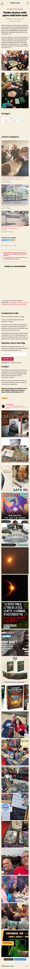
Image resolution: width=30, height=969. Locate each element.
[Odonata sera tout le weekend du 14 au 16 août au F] (15, 506)
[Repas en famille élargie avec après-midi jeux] (15, 194)
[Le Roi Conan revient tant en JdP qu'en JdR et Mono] (15, 533)
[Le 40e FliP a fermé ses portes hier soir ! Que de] (15, 724)
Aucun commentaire (16, 21)
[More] (13, 240)
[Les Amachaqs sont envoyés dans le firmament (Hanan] (15, 478)
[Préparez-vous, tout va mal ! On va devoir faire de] (15, 615)
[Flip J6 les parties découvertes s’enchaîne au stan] (15, 889)
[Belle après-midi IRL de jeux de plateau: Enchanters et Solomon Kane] (15, 218)
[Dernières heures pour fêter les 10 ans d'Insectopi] (15, 670)
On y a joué (14, 245)
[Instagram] (11, 240)
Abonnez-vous (7, 358)
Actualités (10, 9)
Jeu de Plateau (18, 9)
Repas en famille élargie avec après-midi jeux (13, 205)
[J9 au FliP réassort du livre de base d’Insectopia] (15, 834)
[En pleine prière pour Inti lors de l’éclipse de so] (15, 560)
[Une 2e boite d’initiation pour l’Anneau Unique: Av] (15, 451)
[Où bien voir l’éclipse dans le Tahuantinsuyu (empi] (15, 588)
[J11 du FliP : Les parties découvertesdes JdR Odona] (15, 779)
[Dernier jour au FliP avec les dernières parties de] (15, 752)
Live (10, 245)
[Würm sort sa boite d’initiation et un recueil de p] (15, 423)
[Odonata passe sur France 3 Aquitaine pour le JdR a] (15, 916)
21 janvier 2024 (20, 18)
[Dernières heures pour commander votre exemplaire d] (15, 642)
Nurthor (11, 18)
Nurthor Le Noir (15, 3)
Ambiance (5, 245)
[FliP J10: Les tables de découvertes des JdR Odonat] (15, 807)
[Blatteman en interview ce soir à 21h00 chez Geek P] (15, 943)
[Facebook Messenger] (5, 240)
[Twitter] (8, 240)
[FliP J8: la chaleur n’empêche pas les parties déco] (15, 861)
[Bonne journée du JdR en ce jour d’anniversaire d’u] (15, 697)
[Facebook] (3, 240)
